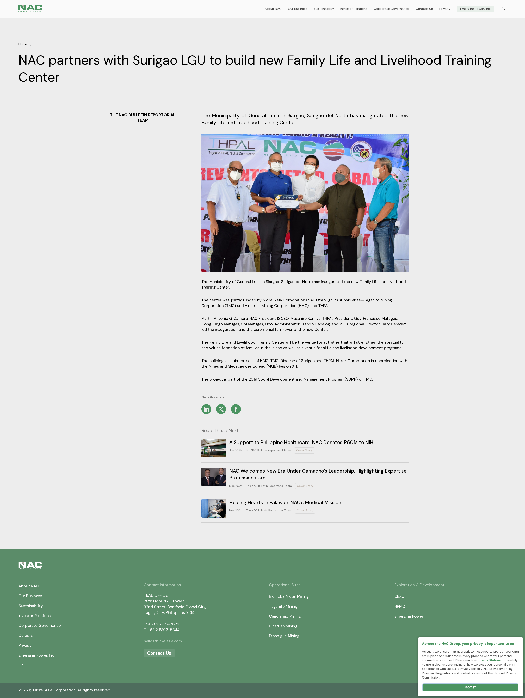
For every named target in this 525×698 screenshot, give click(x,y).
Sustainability (324, 8)
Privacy (444, 8)
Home (22, 44)
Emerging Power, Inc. (475, 8)
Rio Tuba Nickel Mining (289, 596)
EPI (21, 665)
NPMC (399, 606)
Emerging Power (408, 616)
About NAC (273, 8)
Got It (470, 687)
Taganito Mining (283, 606)
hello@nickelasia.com (163, 641)
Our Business (297, 8)
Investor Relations (353, 8)
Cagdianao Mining (285, 616)
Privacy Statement (491, 660)
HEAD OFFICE (156, 595)
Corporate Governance (391, 8)
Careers (25, 635)
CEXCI (399, 596)
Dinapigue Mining (284, 636)
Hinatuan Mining (283, 626)
